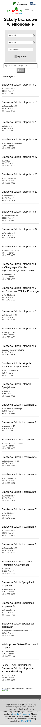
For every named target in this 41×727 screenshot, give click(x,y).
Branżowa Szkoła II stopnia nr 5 (19, 474)
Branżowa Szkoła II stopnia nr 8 (19, 526)
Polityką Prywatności (21, 714)
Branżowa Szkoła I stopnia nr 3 (19, 211)
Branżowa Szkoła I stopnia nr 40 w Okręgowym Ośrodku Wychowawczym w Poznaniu (19, 267)
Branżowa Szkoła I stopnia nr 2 (19, 122)
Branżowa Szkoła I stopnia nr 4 (19, 246)
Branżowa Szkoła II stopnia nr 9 (19, 544)
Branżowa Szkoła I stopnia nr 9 (19, 346)
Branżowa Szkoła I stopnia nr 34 (19, 229)
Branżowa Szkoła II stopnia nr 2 (19, 422)
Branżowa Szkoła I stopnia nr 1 (19, 84)
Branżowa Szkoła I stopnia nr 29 (19, 191)
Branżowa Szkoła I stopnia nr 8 (19, 328)
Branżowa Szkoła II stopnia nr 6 (19, 491)
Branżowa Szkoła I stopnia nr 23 (19, 139)
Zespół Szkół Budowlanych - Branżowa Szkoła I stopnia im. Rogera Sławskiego (18, 668)
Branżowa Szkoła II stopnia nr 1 (19, 404)
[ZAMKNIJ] (26, 721)
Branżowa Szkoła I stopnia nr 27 (19, 156)
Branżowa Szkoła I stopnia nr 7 (19, 311)
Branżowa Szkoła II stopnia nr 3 (19, 439)
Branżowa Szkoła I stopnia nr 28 (19, 174)
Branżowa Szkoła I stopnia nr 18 (19, 102)
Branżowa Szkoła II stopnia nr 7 (19, 509)
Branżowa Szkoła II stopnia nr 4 (19, 457)
